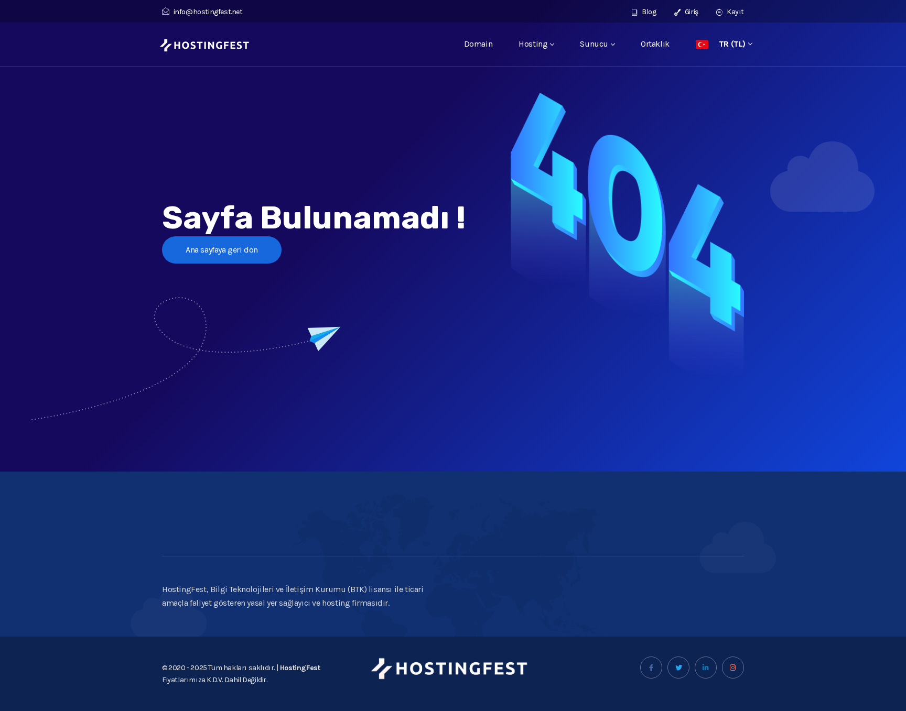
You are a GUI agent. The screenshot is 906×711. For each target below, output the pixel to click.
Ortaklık (655, 44)
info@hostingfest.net (208, 11)
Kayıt (734, 11)
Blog (648, 11)
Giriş (690, 11)
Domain (478, 44)
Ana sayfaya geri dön (222, 250)
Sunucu (594, 44)
